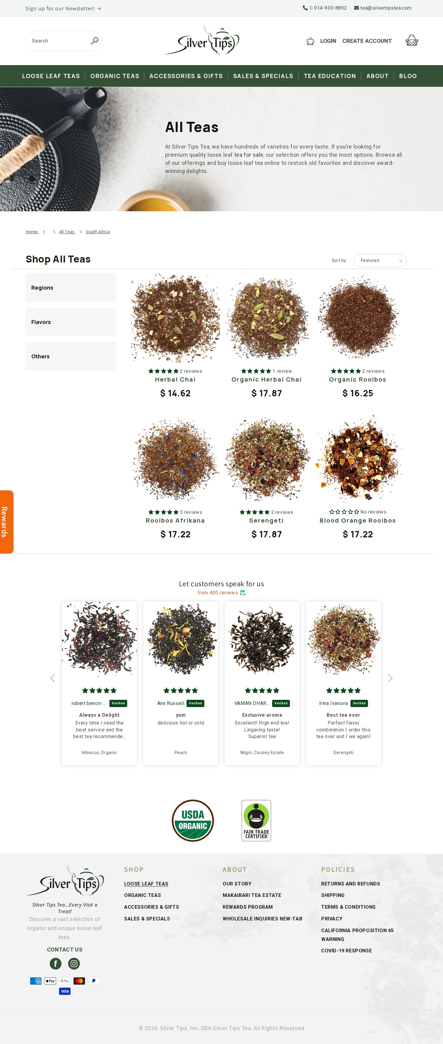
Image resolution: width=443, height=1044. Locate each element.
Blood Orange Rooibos (358, 520)
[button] (54, 678)
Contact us (65, 949)
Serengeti (266, 520)
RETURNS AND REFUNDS (350, 884)
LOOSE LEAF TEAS (146, 884)
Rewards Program (248, 907)
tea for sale (248, 155)
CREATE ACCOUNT (367, 40)
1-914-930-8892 (327, 8)
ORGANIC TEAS (142, 895)
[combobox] (63, 41)
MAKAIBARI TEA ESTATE (252, 895)
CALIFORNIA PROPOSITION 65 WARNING (357, 935)
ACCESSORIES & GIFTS (151, 907)
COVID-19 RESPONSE (346, 951)
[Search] (94, 41)
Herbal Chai (175, 379)
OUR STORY (237, 884)
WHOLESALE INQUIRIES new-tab (262, 919)
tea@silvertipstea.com (385, 8)
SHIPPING (333, 895)
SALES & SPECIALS (147, 919)
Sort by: (339, 260)
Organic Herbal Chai (266, 379)
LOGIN (328, 40)
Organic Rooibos (358, 379)
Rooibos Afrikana (175, 520)
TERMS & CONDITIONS (348, 907)
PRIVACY (331, 919)
